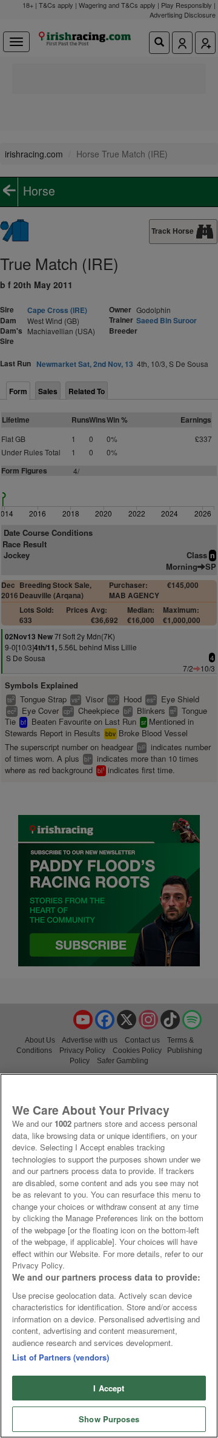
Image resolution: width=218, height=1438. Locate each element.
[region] (109, 1256)
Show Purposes (109, 1419)
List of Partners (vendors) (60, 1357)
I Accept (108, 1388)
